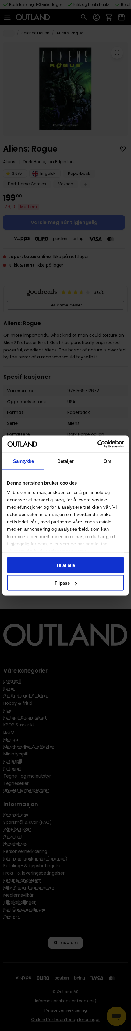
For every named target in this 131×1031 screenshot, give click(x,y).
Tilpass (62, 583)
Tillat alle (65, 565)
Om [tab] (107, 460)
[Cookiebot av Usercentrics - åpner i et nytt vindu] (97, 444)
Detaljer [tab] (65, 460)
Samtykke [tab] (23, 460)
